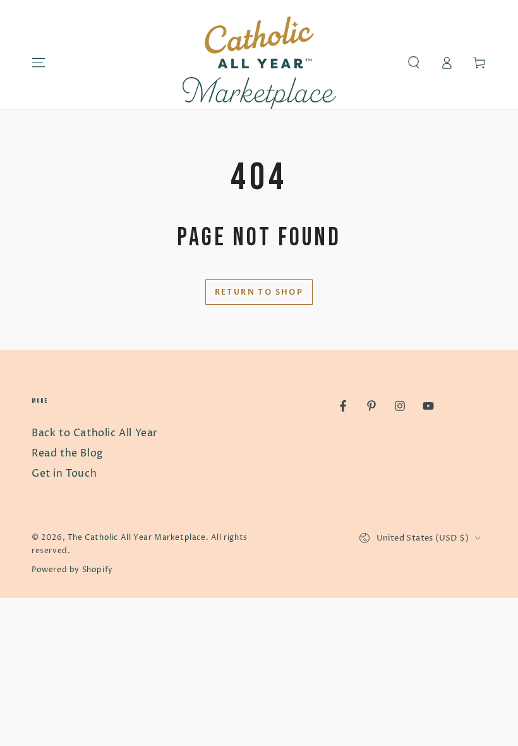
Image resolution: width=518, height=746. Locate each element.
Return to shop (259, 292)
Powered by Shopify (72, 570)
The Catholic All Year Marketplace (137, 537)
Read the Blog (68, 453)
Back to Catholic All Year (95, 433)
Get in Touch (64, 473)
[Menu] (38, 62)
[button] (413, 62)
